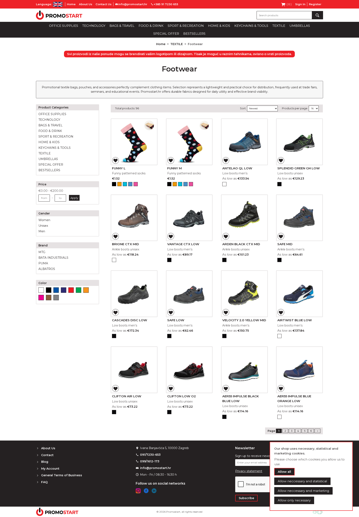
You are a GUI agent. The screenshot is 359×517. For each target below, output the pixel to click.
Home (71, 4)
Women (44, 220)
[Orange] (86, 290)
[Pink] (41, 297)
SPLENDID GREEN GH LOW (298, 168)
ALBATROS (46, 269)
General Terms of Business (61, 475)
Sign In (300, 4)
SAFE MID (285, 244)
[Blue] (56, 290)
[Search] (317, 15)
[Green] (78, 290)
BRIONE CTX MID (125, 244)
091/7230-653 (150, 455)
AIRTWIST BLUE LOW (294, 320)
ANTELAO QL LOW (237, 168)
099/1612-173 (149, 461)
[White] (41, 290)
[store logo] (59, 15)
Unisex (43, 226)
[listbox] (134, 184)
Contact (47, 455)
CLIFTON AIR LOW (126, 396)
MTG (41, 252)
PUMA (43, 263)
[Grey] (56, 297)
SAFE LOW (175, 320)
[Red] (71, 290)
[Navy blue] (63, 290)
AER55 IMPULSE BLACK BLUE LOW (240, 398)
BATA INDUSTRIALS (53, 258)
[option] (114, 184)
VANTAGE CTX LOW (183, 244)
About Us (85, 4)
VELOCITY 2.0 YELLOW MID (244, 320)
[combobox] (290, 15)
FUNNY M (174, 168)
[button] (115, 160)
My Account (50, 468)
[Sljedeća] (317, 431)
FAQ (44, 482)
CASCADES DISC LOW (129, 320)
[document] (311, 476)
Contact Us (104, 4)
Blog (44, 462)
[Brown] (48, 297)
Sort (243, 108)
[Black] (48, 290)
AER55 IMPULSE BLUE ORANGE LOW (294, 398)
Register (315, 4)
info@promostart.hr (155, 468)
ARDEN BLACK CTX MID (241, 244)
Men (41, 231)
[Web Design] (317, 512)
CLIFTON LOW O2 (181, 396)
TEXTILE (177, 44)
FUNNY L (118, 168)
